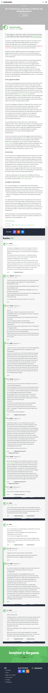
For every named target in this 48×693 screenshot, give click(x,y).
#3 (17, 548)
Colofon (7, 672)
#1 (20, 275)
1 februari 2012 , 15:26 (12, 307)
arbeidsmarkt (17, 225)
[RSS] (27, 671)
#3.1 (19, 563)
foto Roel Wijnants (10, 221)
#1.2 (19, 343)
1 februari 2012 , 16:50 (12, 381)
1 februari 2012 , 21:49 (12, 612)
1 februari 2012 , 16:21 (12, 345)
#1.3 (20, 379)
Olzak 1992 (8, 143)
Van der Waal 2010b (24, 93)
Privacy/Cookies (8, 677)
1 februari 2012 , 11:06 (12, 505)
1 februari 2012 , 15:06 (12, 277)
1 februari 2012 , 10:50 (12, 245)
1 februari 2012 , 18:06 (12, 458)
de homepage (37, 37)
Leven (21, 28)
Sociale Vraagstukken (15, 27)
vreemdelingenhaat (30, 225)
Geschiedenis (8, 670)
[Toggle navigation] (46, 2)
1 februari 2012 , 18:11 (12, 489)
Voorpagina (24, 6)
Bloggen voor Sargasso (10, 675)
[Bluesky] (23, 671)
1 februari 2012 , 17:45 (12, 420)
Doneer (24, 657)
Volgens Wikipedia (11, 462)
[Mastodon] (19, 671)
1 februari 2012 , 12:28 (12, 550)
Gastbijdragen (8, 682)
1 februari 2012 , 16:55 (12, 565)
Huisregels (7, 679)
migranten (23, 225)
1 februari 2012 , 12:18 (12, 526)
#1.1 (20, 305)
